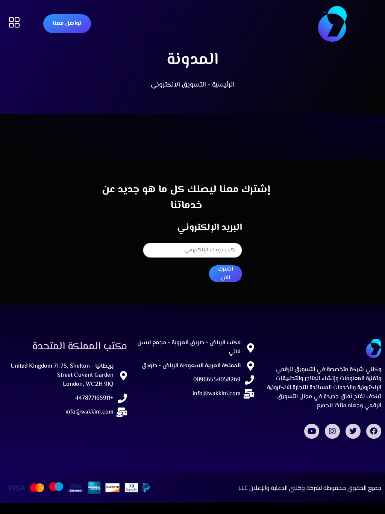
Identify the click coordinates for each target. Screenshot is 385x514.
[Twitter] (353, 431)
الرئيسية (223, 85)
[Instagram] (332, 431)
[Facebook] (373, 431)
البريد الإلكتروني (209, 228)
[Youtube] (311, 431)
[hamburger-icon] (14, 23)
